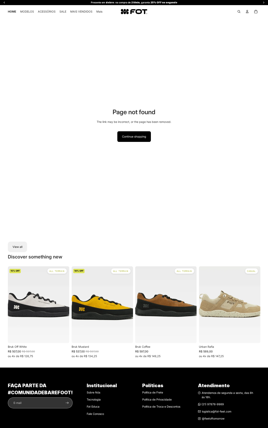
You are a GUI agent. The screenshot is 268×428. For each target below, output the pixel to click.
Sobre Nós (93, 392)
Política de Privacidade (157, 399)
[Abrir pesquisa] (239, 11)
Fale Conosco (95, 413)
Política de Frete (152, 392)
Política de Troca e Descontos (161, 406)
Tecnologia (94, 399)
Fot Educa (93, 406)
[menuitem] (99, 11)
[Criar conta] (67, 403)
